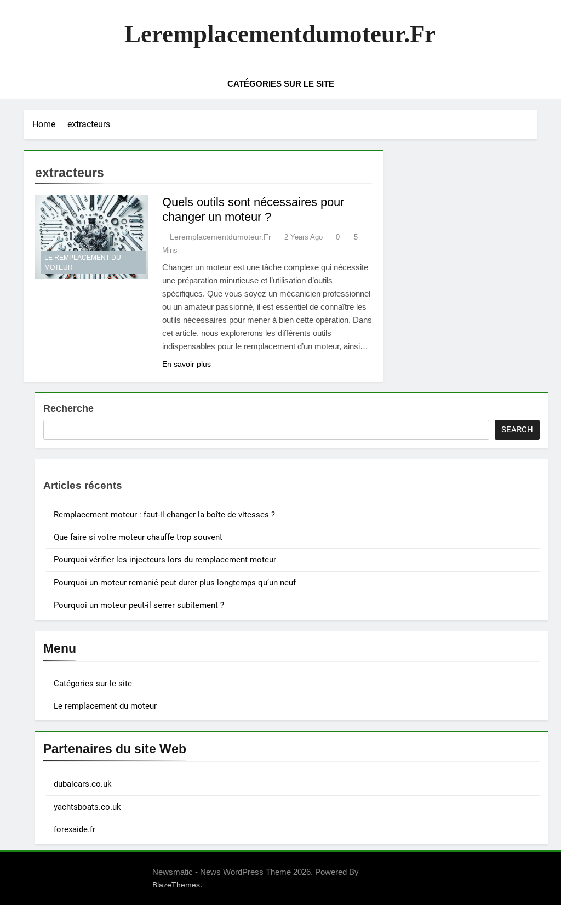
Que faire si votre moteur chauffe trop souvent (138, 537)
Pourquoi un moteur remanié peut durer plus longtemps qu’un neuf (175, 583)
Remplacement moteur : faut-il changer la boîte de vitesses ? (164, 515)
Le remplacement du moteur (82, 262)
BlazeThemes (176, 884)
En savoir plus (186, 364)
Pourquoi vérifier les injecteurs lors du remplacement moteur (165, 560)
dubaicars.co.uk (83, 784)
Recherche (68, 408)
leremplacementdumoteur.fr (280, 34)
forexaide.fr (74, 829)
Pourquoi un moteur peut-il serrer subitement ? (139, 605)
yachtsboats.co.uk (87, 807)
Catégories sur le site (280, 83)
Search (517, 430)
